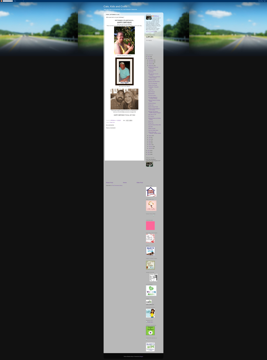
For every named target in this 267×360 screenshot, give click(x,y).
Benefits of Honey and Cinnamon (153, 68)
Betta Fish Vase (151, 79)
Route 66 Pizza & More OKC (154, 124)
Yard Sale (150, 126)
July (150, 137)
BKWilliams (156, 16)
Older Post (140, 182)
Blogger (141, 356)
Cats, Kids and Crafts (115, 6)
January (150, 148)
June (150, 139)
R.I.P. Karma (151, 116)
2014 (149, 56)
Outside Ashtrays (152, 103)
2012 (149, 150)
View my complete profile (151, 31)
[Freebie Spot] (149, 322)
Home (125, 182)
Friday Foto (112, 122)
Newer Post (109, 182)
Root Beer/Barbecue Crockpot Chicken (152, 98)
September (151, 65)
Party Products (151, 91)
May (150, 141)
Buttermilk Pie (151, 93)
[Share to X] (129, 120)
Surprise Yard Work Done (154, 81)
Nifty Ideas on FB (152, 114)
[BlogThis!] (127, 120)
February (151, 146)
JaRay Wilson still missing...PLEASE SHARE (154, 133)
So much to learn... (152, 95)
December (151, 60)
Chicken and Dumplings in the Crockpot (154, 109)
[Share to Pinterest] (131, 120)
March (150, 144)
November (151, 61)
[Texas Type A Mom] (153, 215)
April (150, 142)
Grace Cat (150, 121)
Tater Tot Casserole (152, 83)
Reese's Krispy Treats (153, 106)
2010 (149, 154)
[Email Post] (124, 120)
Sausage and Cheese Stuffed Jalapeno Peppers (154, 112)
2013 (149, 58)
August (150, 135)
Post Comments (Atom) (117, 185)
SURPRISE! (151, 71)
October (150, 63)
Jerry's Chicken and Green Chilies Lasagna (154, 77)
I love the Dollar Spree (153, 130)
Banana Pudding (152, 70)
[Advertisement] (124, 171)
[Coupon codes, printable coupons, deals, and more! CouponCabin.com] (150, 229)
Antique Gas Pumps (152, 85)
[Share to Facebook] (130, 120)
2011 (149, 152)
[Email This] (126, 120)
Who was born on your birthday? (153, 74)
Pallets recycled (151, 128)
